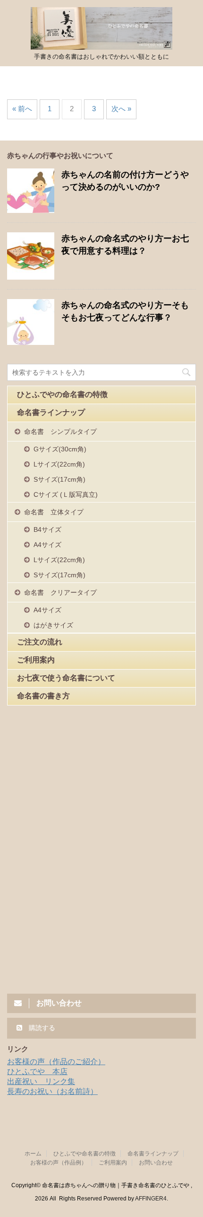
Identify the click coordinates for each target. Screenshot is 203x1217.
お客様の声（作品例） (58, 1162)
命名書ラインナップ (51, 412)
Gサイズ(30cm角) (60, 449)
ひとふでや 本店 (37, 1071)
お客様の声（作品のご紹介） (56, 1062)
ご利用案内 (36, 660)
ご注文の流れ (39, 642)
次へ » (121, 109)
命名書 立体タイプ (54, 512)
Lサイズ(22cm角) (59, 464)
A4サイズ (47, 544)
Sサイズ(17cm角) (59, 479)
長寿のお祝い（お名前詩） (52, 1091)
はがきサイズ (53, 625)
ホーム (33, 1153)
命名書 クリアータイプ (60, 592)
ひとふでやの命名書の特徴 (62, 394)
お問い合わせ (156, 1162)
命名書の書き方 (43, 696)
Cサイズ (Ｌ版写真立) (66, 494)
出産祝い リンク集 (41, 1081)
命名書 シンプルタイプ (60, 431)
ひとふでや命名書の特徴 (84, 1153)
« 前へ (22, 109)
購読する (41, 1028)
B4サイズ (47, 529)
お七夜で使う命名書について (66, 678)
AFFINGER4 (151, 1198)
